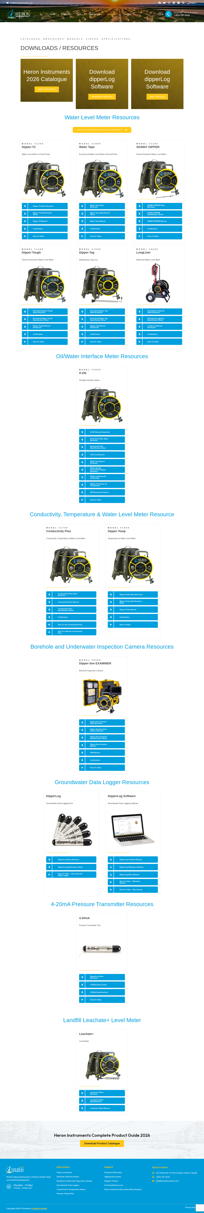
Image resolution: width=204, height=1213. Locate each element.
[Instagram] (169, 3)
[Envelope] (178, 3)
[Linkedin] (174, 3)
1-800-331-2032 (182, 15)
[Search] (183, 3)
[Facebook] (159, 3)
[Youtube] (164, 3)
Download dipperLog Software (102, 79)
